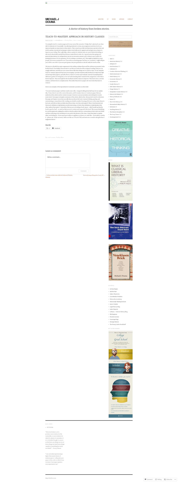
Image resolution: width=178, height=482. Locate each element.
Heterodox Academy (116, 299)
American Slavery (115, 61)
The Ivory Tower (114, 114)
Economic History (115, 79)
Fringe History (114, 89)
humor (111, 99)
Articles (121, 19)
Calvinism (112, 69)
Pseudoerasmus (114, 317)
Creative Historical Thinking (117, 71)
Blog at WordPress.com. (50, 478)
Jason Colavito (114, 304)
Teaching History (68, 40)
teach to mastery (52, 137)
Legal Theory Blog (115, 306)
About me (100, 19)
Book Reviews (114, 66)
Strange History (114, 322)
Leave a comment (77, 40)
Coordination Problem (116, 296)
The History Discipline (116, 112)
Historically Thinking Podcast (118, 301)
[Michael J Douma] (89, 7)
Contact (130, 19)
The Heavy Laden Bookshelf (118, 324)
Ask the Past (113, 291)
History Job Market (115, 94)
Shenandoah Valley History (117, 104)
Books (114, 19)
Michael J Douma (52, 20)
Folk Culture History (115, 86)
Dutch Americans (115, 74)
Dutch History (114, 76)
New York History (115, 102)
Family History (114, 84)
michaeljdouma (58, 40)
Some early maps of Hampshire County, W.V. (93, 175)
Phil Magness (113, 314)
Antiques (112, 64)
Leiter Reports (114, 309)
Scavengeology (114, 319)
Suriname (112, 107)
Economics (113, 81)
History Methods (114, 96)
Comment (83, 171)
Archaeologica (114, 289)
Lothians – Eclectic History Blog (118, 311)
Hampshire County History (117, 91)
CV (107, 19)
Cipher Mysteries (115, 294)
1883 (111, 59)
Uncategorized (114, 117)
